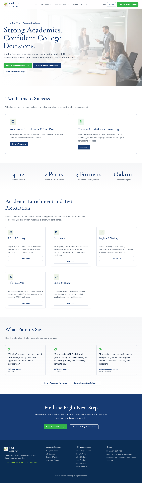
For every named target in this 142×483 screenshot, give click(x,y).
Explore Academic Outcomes (55, 383)
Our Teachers (81, 460)
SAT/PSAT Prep (52, 451)
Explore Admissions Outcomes (86, 383)
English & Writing (52, 457)
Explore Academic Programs (17, 65)
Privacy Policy (81, 466)
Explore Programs (19, 144)
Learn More (84, 147)
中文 (104, 4)
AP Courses (50, 454)
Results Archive (82, 454)
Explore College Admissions (47, 65)
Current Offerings (52, 460)
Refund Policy (81, 463)
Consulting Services (83, 451)
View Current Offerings (127, 4)
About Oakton (81, 457)
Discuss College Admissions (84, 427)
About (84, 4)
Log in (111, 4)
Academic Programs (43, 4)
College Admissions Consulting (66, 4)
